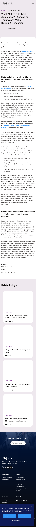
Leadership (4, 500)
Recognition (4, 502)
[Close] (32, 506)
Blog (3, 10)
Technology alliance (20, 479)
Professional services (7, 477)
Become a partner (20, 477)
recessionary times (26, 52)
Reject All (24, 516)
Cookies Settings (16, 520)
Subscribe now (7, 468)
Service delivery (19, 484)
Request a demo (17, 443)
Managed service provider (22, 482)
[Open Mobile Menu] (33, 4)
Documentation (5, 479)
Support (4, 482)
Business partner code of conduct (21, 489)
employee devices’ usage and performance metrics (15, 127)
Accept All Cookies (9, 516)
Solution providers (20, 486)
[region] (17, 515)
